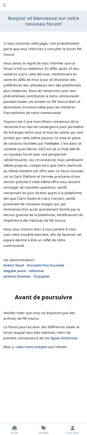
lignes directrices (64, 338)
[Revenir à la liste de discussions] (4, 5)
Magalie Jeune (14, 271)
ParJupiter (42, 276)
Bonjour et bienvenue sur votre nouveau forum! (43, 21)
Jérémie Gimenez (17, 276)
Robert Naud (13, 265)
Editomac (36, 271)
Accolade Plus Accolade (45, 265)
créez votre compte (30, 347)
